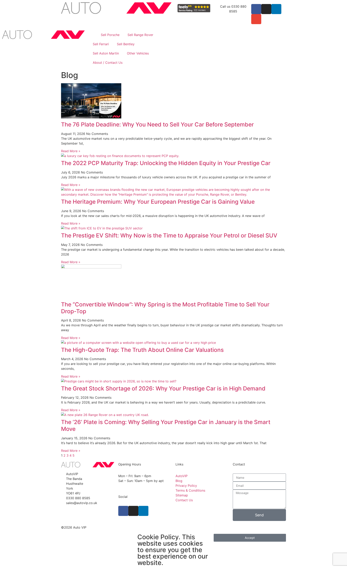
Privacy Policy (186, 486)
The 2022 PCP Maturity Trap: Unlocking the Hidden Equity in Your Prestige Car (165, 163)
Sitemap (182, 495)
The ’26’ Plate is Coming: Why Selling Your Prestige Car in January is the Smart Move (165, 425)
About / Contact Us (107, 63)
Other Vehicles (138, 53)
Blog (179, 481)
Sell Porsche (110, 35)
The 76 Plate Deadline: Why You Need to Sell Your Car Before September (157, 124)
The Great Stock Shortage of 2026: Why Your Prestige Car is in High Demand (163, 388)
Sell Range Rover (140, 35)
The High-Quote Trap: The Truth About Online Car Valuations (142, 349)
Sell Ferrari (101, 44)
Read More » (70, 151)
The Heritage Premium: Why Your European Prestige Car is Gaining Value (158, 201)
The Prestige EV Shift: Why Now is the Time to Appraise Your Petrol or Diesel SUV (169, 235)
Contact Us (184, 500)
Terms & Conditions (190, 490)
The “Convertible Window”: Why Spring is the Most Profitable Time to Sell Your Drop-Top (165, 308)
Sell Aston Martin (106, 53)
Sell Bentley (126, 44)
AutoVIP (182, 476)
